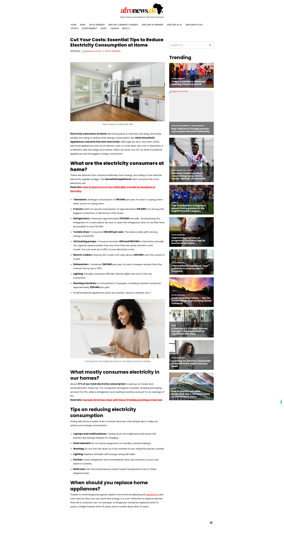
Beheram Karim (94, 51)
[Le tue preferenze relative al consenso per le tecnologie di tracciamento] (281, 402)
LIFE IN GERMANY (97, 24)
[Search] (210, 45)
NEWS (82, 24)
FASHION (114, 28)
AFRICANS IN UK (174, 24)
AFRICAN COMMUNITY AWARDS (123, 24)
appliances (152, 494)
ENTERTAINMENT (89, 28)
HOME (73, 24)
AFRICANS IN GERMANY (152, 24)
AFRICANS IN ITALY (194, 24)
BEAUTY (126, 28)
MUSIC (104, 28)
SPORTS (74, 28)
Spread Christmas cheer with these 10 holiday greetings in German (122, 399)
